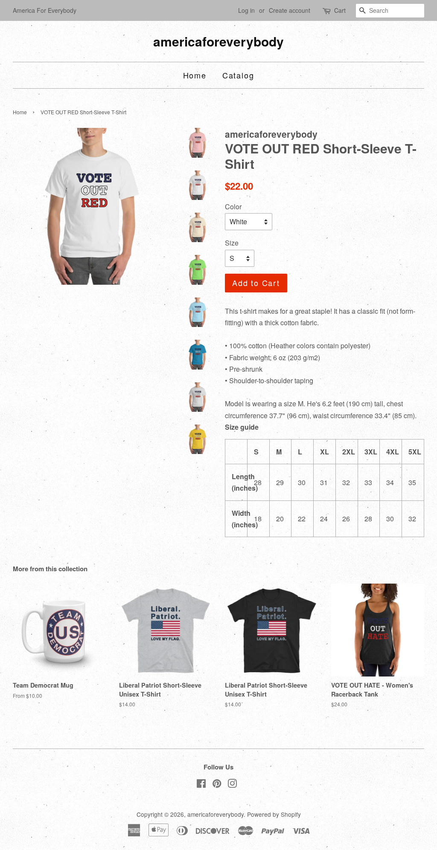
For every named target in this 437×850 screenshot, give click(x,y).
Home (195, 75)
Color (233, 206)
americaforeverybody (218, 41)
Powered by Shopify (274, 814)
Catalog (238, 75)
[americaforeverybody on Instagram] (232, 785)
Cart (340, 10)
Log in (246, 10)
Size (232, 243)
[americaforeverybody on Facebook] (201, 785)
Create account (289, 10)
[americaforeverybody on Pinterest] (216, 785)
